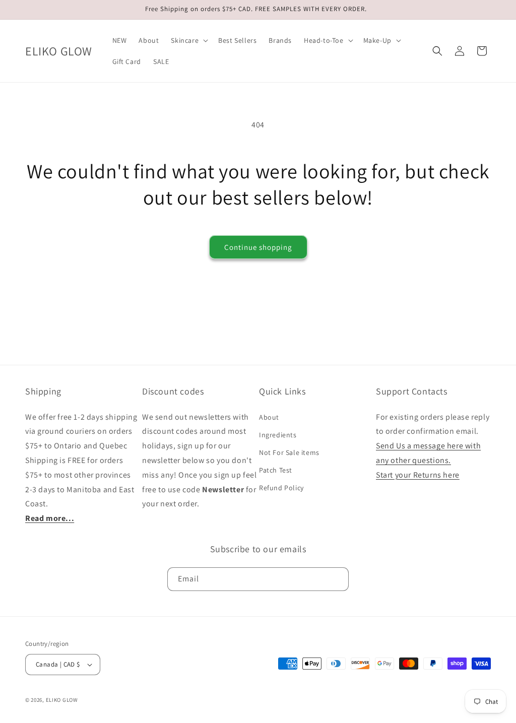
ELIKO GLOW (62, 699)
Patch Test (275, 470)
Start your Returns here (418, 475)
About (269, 417)
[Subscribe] (337, 579)
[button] (188, 40)
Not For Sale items (289, 452)
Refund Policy (281, 487)
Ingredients (278, 434)
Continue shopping (258, 247)
